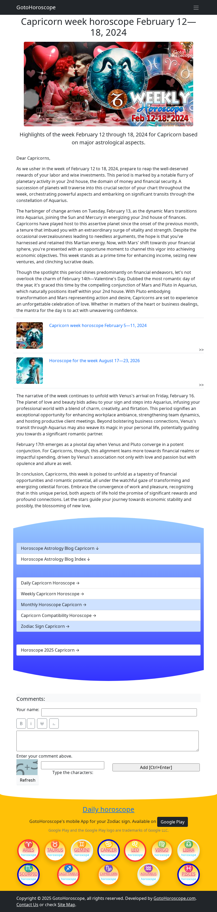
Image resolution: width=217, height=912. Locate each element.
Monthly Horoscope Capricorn (51, 604)
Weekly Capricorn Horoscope (50, 594)
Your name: (27, 709)
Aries (28, 849)
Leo (135, 849)
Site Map (66, 905)
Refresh (27, 780)
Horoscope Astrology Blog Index (53, 559)
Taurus (55, 849)
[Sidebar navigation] (196, 7)
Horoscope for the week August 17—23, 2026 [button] (94, 360)
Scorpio (28, 874)
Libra (188, 849)
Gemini (81, 849)
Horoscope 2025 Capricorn (48, 650)
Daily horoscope (108, 809)
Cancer (109, 849)
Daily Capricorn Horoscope (48, 583)
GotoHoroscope (36, 7)
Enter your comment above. (44, 756)
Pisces (189, 874)
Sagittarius (68, 874)
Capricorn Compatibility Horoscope (56, 615)
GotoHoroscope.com (174, 898)
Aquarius (149, 874)
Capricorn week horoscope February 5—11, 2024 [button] (98, 325)
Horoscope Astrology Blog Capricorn (57, 548)
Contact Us (27, 905)
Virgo (162, 849)
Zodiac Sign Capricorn (43, 626)
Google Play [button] (172, 822)
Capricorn (108, 874)
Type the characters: (72, 772)
